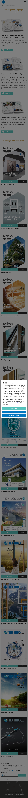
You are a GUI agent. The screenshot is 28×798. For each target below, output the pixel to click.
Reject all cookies (14, 412)
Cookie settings (14, 408)
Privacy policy (15, 402)
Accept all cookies (14, 415)
